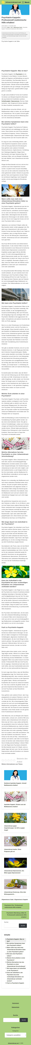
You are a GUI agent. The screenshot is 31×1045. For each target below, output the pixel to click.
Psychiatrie (19, 74)
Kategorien (15, 1031)
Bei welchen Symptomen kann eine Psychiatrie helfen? (16, 944)
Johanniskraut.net (13, 2)
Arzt (11, 27)
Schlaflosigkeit (6, 101)
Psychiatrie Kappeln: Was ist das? (15, 940)
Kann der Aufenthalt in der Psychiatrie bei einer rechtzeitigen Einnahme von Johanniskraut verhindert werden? (15, 977)
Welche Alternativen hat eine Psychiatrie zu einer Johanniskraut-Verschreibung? (16, 964)
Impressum (15, 1003)
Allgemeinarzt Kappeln (21, 899)
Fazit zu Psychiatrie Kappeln (15, 983)
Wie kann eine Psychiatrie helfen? (14, 955)
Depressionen (15, 101)
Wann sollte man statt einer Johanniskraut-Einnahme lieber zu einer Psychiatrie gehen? (16, 949)
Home (8, 27)
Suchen (6, 922)
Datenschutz (15, 1007)
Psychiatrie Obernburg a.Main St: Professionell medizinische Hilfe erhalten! (16, 915)
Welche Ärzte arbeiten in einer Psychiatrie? (16, 959)
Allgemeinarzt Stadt (17, 27)
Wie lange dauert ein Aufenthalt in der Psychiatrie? (16, 969)
